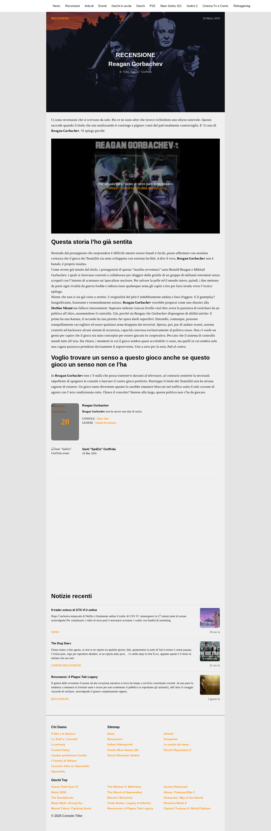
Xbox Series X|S (171, 6)
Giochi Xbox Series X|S (122, 750)
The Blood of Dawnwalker (124, 792)
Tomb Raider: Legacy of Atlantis (129, 803)
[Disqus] (135, 536)
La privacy (58, 744)
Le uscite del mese (176, 744)
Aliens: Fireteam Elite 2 (179, 792)
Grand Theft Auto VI (64, 786)
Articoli (89, 6)
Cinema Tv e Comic (216, 6)
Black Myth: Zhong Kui (66, 803)
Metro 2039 (58, 792)
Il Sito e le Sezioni (63, 733)
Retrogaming (242, 6)
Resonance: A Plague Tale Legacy (74, 677)
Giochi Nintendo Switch (123, 755)
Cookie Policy (60, 750)
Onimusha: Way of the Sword (183, 797)
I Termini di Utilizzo (64, 760)
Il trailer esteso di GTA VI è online (74, 610)
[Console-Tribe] (24, 6)
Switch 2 (192, 6)
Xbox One (103, 418)
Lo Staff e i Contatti (64, 739)
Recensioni (72, 6)
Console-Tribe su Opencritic (70, 766)
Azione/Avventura (105, 422)
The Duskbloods (62, 797)
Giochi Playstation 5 (177, 750)
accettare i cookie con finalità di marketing (135, 188)
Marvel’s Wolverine (120, 797)
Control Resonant (176, 786)
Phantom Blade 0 (175, 803)
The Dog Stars (61, 643)
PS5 (152, 6)
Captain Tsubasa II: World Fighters (187, 808)
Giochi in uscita (121, 6)
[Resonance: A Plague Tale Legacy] (210, 685)
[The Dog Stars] (210, 651)
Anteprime (171, 739)
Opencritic (58, 771)
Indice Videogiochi (120, 744)
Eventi (102, 6)
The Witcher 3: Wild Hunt (124, 786)
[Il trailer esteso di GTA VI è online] (210, 618)
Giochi (140, 6)
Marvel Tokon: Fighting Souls (71, 808)
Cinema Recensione (66, 665)
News (56, 6)
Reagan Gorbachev (95, 405)
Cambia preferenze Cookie (69, 755)
